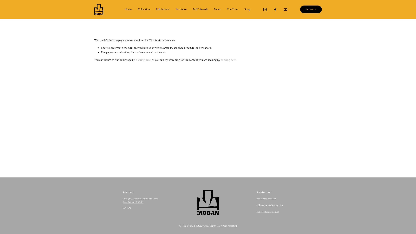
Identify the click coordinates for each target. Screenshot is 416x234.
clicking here (143, 60)
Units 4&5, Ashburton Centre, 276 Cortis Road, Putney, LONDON (140, 200)
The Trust (232, 9)
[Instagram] (265, 9)
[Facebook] (275, 9)
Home (128, 9)
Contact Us (311, 9)
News (217, 9)
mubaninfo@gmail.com (266, 198)
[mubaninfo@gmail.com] (286, 9)
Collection (144, 9)
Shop (247, 9)
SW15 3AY (127, 208)
